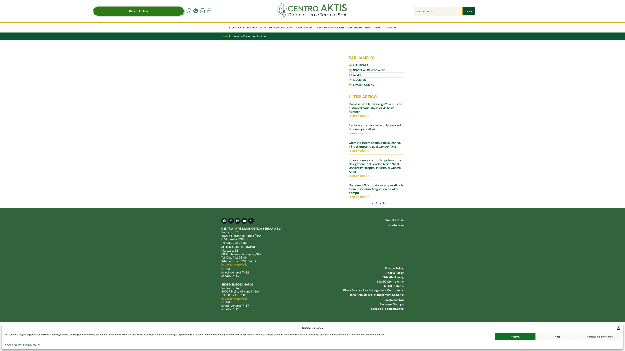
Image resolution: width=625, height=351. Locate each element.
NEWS (368, 27)
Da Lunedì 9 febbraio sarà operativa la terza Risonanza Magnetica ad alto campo (376, 189)
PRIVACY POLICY (31, 345)
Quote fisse (396, 225)
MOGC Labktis (394, 286)
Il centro (235, 27)
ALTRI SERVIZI (354, 27)
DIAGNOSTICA (255, 27)
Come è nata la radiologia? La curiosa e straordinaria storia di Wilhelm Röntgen (375, 108)
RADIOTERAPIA (304, 27)
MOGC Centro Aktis (390, 282)
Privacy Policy (394, 268)
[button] (618, 328)
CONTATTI (390, 27)
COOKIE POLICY (13, 345)
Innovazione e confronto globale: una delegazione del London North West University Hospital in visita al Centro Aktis (375, 166)
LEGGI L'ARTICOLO (359, 116)
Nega (557, 336)
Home (223, 36)
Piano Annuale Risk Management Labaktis (376, 295)
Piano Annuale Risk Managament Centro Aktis (373, 290)
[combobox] (438, 11)
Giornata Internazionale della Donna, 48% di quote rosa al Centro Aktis (375, 145)
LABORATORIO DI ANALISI (330, 27)
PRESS (378, 27)
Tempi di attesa (393, 220)
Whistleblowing (393, 277)
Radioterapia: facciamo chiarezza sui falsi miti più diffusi (375, 127)
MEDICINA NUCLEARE (281, 27)
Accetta (515, 336)
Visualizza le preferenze (600, 336)
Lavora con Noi (394, 300)
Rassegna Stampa (392, 304)
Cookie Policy (394, 273)
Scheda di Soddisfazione (387, 309)
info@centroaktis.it (234, 264)
